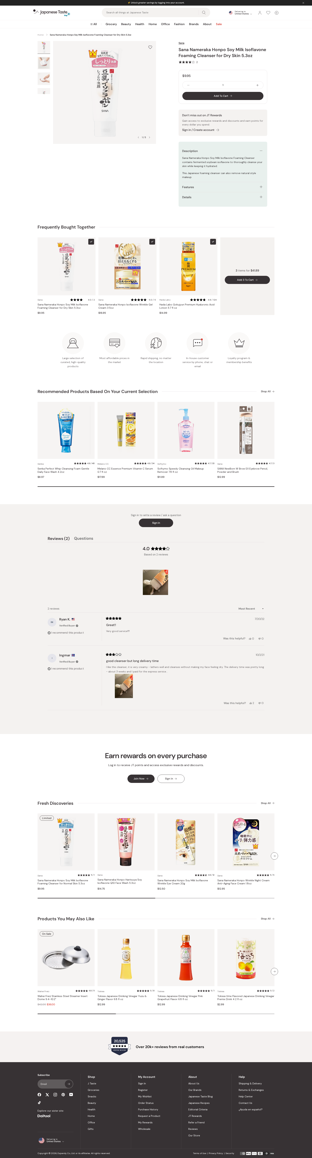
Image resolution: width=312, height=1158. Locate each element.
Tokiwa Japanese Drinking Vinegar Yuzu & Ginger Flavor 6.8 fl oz (122, 998)
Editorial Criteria (197, 1109)
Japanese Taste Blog (200, 1096)
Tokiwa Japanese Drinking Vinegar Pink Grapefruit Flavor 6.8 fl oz (180, 998)
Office (165, 24)
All (95, 24)
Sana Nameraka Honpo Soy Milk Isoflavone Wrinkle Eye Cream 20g (182, 882)
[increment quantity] (257, 85)
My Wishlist (145, 1096)
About (207, 24)
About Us (193, 1083)
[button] (188, 62)
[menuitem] (93, 24)
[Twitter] (47, 1094)
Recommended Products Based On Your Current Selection (98, 391)
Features (188, 187)
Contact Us (245, 1103)
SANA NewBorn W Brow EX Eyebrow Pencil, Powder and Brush (242, 470)
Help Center (246, 1096)
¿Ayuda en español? (251, 1109)
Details (186, 197)
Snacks (92, 1096)
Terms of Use (199, 1153)
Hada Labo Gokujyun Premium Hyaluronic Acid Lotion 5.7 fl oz (186, 306)
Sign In (142, 1083)
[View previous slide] (138, 137)
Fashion (179, 24)
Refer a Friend (196, 1122)
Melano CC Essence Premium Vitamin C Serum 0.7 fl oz (125, 470)
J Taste (92, 1083)
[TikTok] (39, 1102)
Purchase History (148, 1109)
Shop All (265, 391)
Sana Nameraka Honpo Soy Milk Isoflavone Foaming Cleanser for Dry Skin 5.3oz (63, 306)
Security (230, 1153)
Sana (181, 43)
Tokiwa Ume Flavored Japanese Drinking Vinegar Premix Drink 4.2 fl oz (245, 998)
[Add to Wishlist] (150, 47)
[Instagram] (55, 1094)
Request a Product (149, 1116)
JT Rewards (195, 1116)
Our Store (194, 1135)
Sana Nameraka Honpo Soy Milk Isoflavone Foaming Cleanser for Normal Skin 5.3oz (63, 882)
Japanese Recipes (199, 1103)
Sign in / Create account (198, 130)
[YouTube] (71, 1094)
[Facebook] (39, 1094)
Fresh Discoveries (55, 803)
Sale (219, 24)
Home (153, 24)
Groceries (93, 1090)
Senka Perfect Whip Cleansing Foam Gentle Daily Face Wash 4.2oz (63, 470)
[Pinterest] (63, 1094)
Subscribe (69, 1084)
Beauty (126, 24)
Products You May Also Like (66, 919)
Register (143, 1090)
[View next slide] (149, 137)
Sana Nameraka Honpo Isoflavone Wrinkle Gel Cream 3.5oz (125, 306)
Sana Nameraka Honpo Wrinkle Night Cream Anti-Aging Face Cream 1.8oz (243, 882)
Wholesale (144, 1129)
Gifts (91, 1129)
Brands (194, 24)
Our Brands (195, 1090)
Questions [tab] (83, 539)
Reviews (193, 1129)
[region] (156, 582)
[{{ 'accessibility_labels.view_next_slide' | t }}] (274, 856)
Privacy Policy (216, 1153)
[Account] (260, 13)
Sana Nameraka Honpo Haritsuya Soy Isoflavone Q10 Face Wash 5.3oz (120, 881)
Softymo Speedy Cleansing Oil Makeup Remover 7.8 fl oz (180, 470)
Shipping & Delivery (250, 1083)
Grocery (111, 24)
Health (139, 24)
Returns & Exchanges (251, 1090)
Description (190, 151)
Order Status (146, 1103)
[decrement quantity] (188, 85)
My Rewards (145, 1122)
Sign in (156, 522)
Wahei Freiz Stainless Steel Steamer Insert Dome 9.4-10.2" (63, 998)
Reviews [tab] (59, 539)
